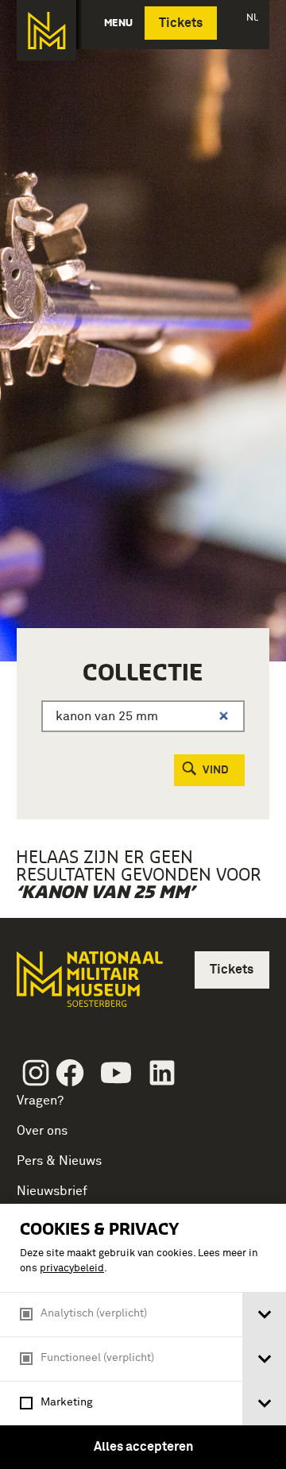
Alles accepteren (143, 1446)
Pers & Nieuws (59, 1161)
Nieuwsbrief (52, 1191)
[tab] (264, 1314)
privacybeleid (72, 1268)
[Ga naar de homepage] (46, 30)
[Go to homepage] (88, 985)
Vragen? (40, 1100)
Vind (216, 770)
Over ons (42, 1130)
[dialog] (143, 1336)
